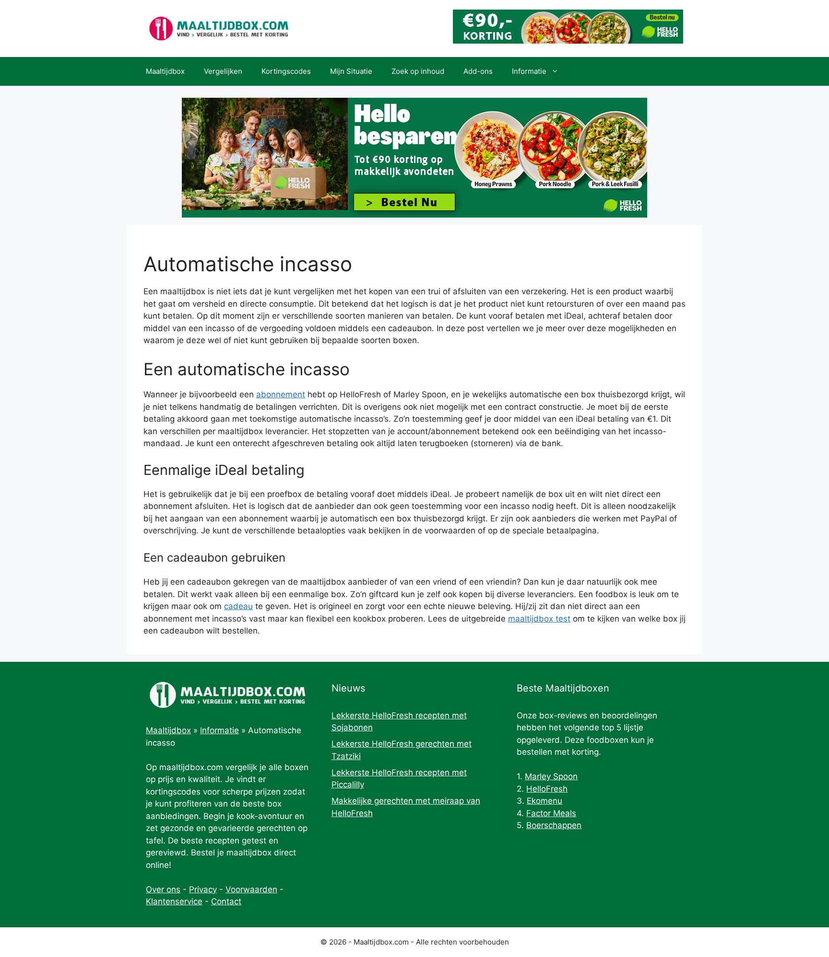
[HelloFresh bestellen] (568, 41)
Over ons (163, 889)
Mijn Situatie (351, 71)
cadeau (238, 606)
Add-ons (478, 71)
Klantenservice (174, 901)
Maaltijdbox (165, 71)
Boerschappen (553, 825)
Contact (226, 901)
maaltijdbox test (539, 618)
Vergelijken (223, 71)
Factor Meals (551, 813)
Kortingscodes (286, 71)
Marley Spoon (551, 776)
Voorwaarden (251, 889)
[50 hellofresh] (414, 158)
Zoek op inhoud (417, 71)
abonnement (280, 394)
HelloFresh (547, 789)
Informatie (529, 71)
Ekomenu (544, 801)
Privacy (203, 889)
